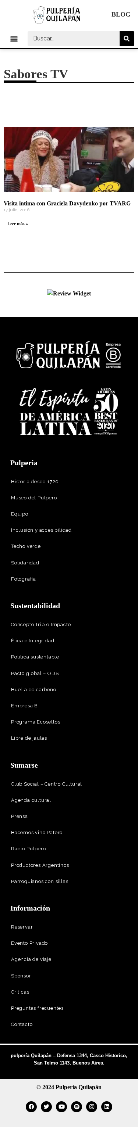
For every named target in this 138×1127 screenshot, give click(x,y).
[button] (14, 38)
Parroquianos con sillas (39, 881)
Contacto (21, 1024)
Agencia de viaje (31, 959)
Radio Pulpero (28, 848)
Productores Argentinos (40, 865)
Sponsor (21, 976)
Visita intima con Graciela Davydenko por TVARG (67, 203)
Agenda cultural (31, 800)
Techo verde (26, 546)
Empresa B (24, 705)
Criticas (20, 992)
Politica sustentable (35, 657)
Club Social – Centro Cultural (46, 784)
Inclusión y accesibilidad (41, 530)
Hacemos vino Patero (37, 832)
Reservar (22, 927)
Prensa (19, 816)
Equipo (19, 514)
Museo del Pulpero (34, 497)
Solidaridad (25, 563)
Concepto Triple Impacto (41, 624)
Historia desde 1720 (35, 481)
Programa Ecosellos (35, 722)
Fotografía (23, 579)
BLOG (121, 14)
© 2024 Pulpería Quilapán (69, 1087)
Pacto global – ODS (35, 673)
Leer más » (17, 223)
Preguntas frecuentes (37, 1008)
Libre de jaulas (29, 738)
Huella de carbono (33, 689)
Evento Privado (29, 943)
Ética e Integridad (32, 640)
